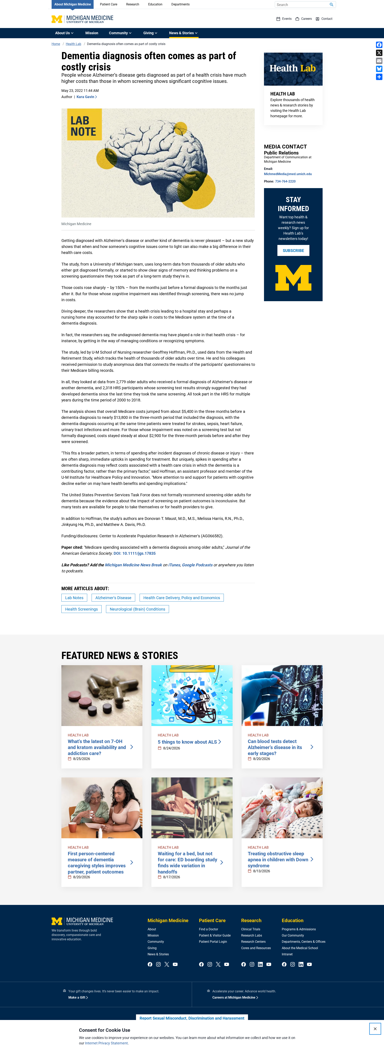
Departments (180, 4)
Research (132, 4)
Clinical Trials (250, 929)
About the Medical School (300, 948)
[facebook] (150, 964)
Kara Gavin (85, 97)
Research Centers (253, 942)
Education (155, 4)
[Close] (375, 1028)
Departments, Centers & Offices (303, 942)
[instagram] (158, 964)
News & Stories (158, 954)
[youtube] (175, 964)
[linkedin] (260, 964)
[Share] (379, 77)
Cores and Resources (256, 948)
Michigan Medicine (168, 920)
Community (156, 942)
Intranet (287, 954)
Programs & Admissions (299, 929)
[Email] (379, 61)
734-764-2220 (285, 181)
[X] (379, 53)
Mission (91, 33)
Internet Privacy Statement (106, 1043)
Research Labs (251, 935)
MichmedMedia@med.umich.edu (288, 174)
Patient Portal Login (213, 942)
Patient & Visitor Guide (215, 935)
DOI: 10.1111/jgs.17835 (135, 553)
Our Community (293, 935)
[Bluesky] (379, 69)
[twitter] (166, 964)
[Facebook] (379, 45)
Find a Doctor (208, 929)
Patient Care (108, 4)
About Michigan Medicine (72, 4)
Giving (152, 948)
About (152, 929)
